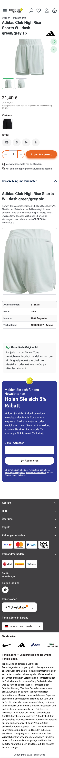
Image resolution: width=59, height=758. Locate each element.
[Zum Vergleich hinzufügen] (53, 49)
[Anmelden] (46, 10)
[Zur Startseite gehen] (16, 10)
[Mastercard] (19, 545)
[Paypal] (31, 545)
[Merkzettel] (38, 10)
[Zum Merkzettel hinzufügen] (53, 41)
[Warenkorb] (54, 10)
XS (8, 143)
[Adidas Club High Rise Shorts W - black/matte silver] (7, 124)
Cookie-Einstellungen (5, 575)
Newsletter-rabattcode (36, 472)
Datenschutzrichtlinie (14, 475)
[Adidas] (50, 33)
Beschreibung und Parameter (19, 181)
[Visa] (7, 545)
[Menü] (4, 10)
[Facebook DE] (5, 589)
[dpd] (7, 564)
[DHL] (19, 564)
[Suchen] (30, 10)
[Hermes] (31, 564)
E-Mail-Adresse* (14, 442)
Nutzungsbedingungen (15, 472)
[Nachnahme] (43, 545)
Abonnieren (32, 460)
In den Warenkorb (41, 154)
